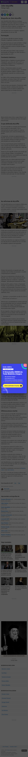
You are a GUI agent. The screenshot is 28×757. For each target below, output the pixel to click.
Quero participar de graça (11, 385)
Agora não (5, 390)
